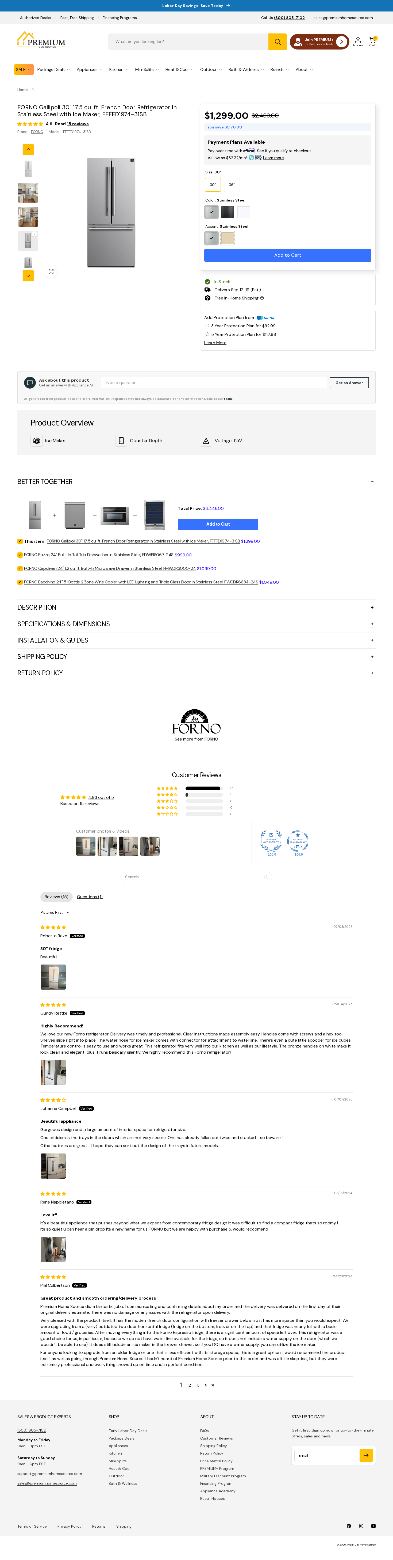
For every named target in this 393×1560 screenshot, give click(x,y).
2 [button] (189, 1385)
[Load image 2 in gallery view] (28, 192)
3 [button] (198, 1385)
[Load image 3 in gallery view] (28, 216)
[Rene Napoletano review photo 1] (53, 1249)
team (228, 399)
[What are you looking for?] (277, 41)
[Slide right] (28, 275)
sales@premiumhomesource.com (343, 17)
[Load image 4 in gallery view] (28, 265)
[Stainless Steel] (211, 212)
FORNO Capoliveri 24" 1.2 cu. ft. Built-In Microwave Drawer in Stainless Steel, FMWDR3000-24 (110, 568)
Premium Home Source (361, 1544)
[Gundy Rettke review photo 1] (53, 1072)
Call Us (283, 17)
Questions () (90, 896)
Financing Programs (120, 17)
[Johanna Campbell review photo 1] (53, 1166)
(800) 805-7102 (31, 1430)
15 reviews (78, 124)
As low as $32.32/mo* (246, 158)
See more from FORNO (196, 739)
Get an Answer (349, 382)
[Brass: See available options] (227, 238)
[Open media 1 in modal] (110, 212)
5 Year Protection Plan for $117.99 (243, 334)
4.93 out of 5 (101, 797)
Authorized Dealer (36, 17)
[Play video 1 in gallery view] (28, 241)
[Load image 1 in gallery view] (28, 168)
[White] (243, 212)
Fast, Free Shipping (77, 17)
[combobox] (197, 41)
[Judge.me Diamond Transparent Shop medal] (298, 841)
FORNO (37, 131)
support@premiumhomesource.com (49, 1473)
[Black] (227, 212)
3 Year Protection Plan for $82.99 (243, 326)
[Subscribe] (366, 1455)
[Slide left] (28, 149)
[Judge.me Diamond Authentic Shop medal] (271, 841)
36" (232, 184)
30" (213, 184)
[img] (53, 927)
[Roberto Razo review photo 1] (53, 977)
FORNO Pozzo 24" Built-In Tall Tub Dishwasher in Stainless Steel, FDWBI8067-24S (99, 554)
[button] (372, 42)
